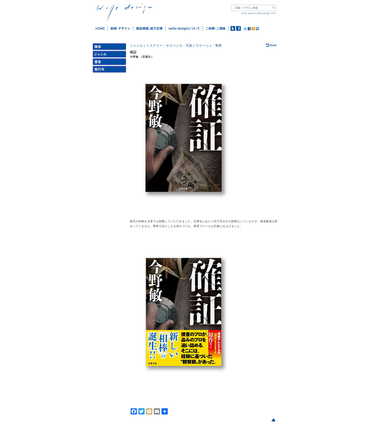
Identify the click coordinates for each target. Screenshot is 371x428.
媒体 (110, 47)
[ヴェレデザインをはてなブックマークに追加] (257, 29)
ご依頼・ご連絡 (216, 28)
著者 (110, 62)
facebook (238, 28)
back (271, 45)
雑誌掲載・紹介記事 (149, 28)
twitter (233, 28)
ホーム (100, 28)
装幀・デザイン (120, 28)
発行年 (110, 70)
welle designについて (184, 28)
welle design (124, 13)
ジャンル (110, 55)
